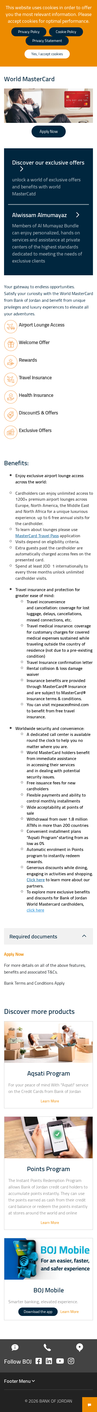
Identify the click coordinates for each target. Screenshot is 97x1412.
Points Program (48, 1169)
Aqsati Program (48, 1073)
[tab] (48, 936)
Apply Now (49, 131)
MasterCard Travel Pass (37, 536)
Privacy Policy (29, 31)
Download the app (38, 1311)
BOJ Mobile (48, 1290)
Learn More (50, 1101)
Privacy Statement (47, 40)
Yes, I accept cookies (47, 53)
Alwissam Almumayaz (40, 215)
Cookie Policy (66, 31)
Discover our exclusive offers (48, 162)
